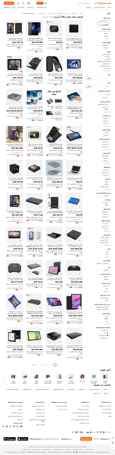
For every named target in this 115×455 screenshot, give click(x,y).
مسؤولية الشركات (106, 412)
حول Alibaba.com (106, 402)
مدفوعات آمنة (85, 406)
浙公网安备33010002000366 (86, 452)
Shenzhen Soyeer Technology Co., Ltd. (74, 153)
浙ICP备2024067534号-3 (103, 452)
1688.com (39, 447)
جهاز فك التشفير (41, 13)
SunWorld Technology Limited (14, 355)
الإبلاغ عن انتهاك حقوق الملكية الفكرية (37, 420)
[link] (112, 438)
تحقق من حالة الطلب (16, 412)
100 (33, 364)
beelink (105, 393)
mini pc (105, 389)
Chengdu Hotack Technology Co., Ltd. (34, 118)
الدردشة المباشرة (40, 409)
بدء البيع (20, 409)
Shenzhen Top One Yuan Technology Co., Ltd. (74, 116)
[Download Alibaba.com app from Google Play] (10, 439)
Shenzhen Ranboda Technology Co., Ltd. (54, 353)
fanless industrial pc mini (42, 389)
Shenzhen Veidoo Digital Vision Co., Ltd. (74, 321)
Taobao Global (65, 447)
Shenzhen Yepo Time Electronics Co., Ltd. (34, 254)
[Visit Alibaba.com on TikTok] (3, 426)
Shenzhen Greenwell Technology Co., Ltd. (34, 81)
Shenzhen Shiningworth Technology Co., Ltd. (34, 187)
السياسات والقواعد (84, 423)
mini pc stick (70, 389)
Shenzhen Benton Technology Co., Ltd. (14, 254)
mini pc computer (93, 389)
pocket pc (96, 393)
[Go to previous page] (58, 364)
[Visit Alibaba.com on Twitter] (14, 426)
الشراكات (19, 419)
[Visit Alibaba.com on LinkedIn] (18, 426)
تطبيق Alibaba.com (35, 439)
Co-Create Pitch (106, 409)
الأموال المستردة (40, 416)
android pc (81, 389)
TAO (71, 447)
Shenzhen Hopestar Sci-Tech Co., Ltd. (54, 153)
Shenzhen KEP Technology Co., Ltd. (54, 287)
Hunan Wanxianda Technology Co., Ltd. (54, 185)
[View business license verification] (74, 452)
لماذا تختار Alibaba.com (105, 406)
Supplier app (65, 439)
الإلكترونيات (74, 13)
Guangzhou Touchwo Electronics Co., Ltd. (14, 83)
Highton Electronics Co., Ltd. (15, 46)
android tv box (26, 389)
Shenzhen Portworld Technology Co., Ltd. (74, 357)
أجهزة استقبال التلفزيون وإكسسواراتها (58, 13)
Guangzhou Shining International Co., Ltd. (34, 353)
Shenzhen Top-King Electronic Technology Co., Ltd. (54, 252)
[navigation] (97, 189)
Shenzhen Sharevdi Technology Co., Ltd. (14, 116)
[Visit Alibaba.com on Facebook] (21, 426)
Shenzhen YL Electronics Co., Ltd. (74, 254)
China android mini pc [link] (29, 13)
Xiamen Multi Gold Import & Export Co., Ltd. (74, 221)
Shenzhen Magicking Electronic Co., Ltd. (14, 187)
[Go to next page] (29, 364)
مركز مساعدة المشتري (39, 406)
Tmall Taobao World (48, 447)
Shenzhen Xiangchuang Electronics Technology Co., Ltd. (14, 288)
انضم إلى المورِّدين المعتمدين (14, 416)
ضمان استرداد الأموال (83, 409)
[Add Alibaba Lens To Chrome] (86, 439)
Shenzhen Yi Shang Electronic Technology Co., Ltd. (34, 50)
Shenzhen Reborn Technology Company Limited (14, 319)
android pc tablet (57, 389)
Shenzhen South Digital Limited (74, 81)
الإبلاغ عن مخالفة (40, 424)
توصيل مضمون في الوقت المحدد (80, 412)
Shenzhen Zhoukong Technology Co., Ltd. (34, 285)
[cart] (23, 3)
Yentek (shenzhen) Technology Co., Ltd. (34, 322)
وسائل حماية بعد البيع (83, 416)
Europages (84, 447)
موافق (89, 78)
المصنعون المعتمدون (61, 406)
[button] (45, 3)
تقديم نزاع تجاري (40, 412)
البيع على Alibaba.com (16, 406)
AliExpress (32, 447)
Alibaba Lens (104, 439)
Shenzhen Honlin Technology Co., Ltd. (74, 187)
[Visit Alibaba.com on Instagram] (10, 426)
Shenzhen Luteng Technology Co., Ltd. (14, 221)
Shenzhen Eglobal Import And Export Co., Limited (54, 220)
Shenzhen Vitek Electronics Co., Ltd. (34, 153)
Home (81, 13)
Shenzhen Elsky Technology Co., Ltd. (74, 46)
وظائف (109, 416)
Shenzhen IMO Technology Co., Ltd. (54, 83)
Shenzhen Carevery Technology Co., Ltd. (54, 322)
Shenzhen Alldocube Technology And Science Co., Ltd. (14, 154)
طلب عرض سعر (62, 409)
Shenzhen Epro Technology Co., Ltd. (54, 47)
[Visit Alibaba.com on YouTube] (7, 426)
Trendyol (76, 447)
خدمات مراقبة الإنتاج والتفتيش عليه (80, 419)
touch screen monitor (12, 389)
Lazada (57, 447)
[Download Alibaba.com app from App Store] (23, 439)
